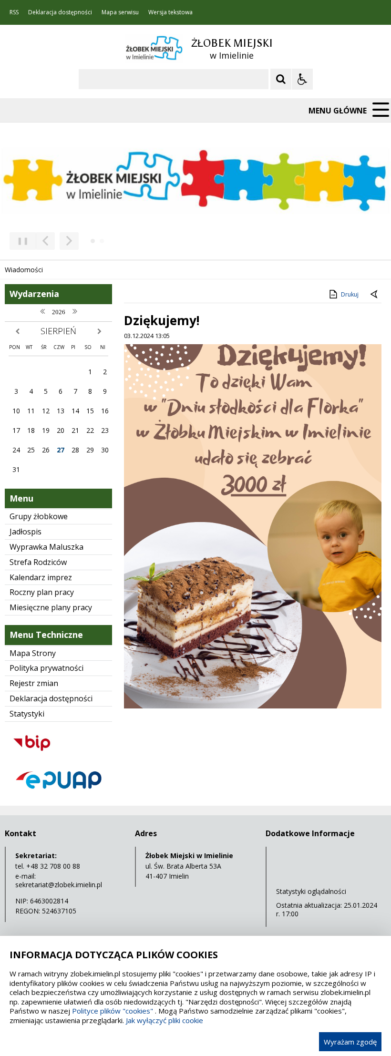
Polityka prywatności (46, 668)
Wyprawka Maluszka (46, 547)
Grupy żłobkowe (39, 516)
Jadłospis (25, 531)
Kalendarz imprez (41, 577)
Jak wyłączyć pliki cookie (164, 1020)
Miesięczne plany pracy (51, 607)
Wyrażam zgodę (350, 1041)
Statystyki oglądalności (311, 891)
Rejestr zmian (34, 683)
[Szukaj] (280, 79)
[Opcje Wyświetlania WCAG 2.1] (302, 79)
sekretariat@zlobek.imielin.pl (58, 884)
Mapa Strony (33, 653)
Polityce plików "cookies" (112, 1010)
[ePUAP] (58, 793)
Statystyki (27, 713)
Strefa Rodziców (38, 562)
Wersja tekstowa (170, 12)
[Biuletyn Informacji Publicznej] (58, 756)
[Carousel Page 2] (102, 241)
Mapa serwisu (120, 12)
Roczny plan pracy (42, 592)
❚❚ (19, 240)
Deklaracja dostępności (60, 12)
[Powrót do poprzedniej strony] (374, 294)
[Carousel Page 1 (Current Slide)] (93, 241)
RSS (14, 12)
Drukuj (350, 294)
